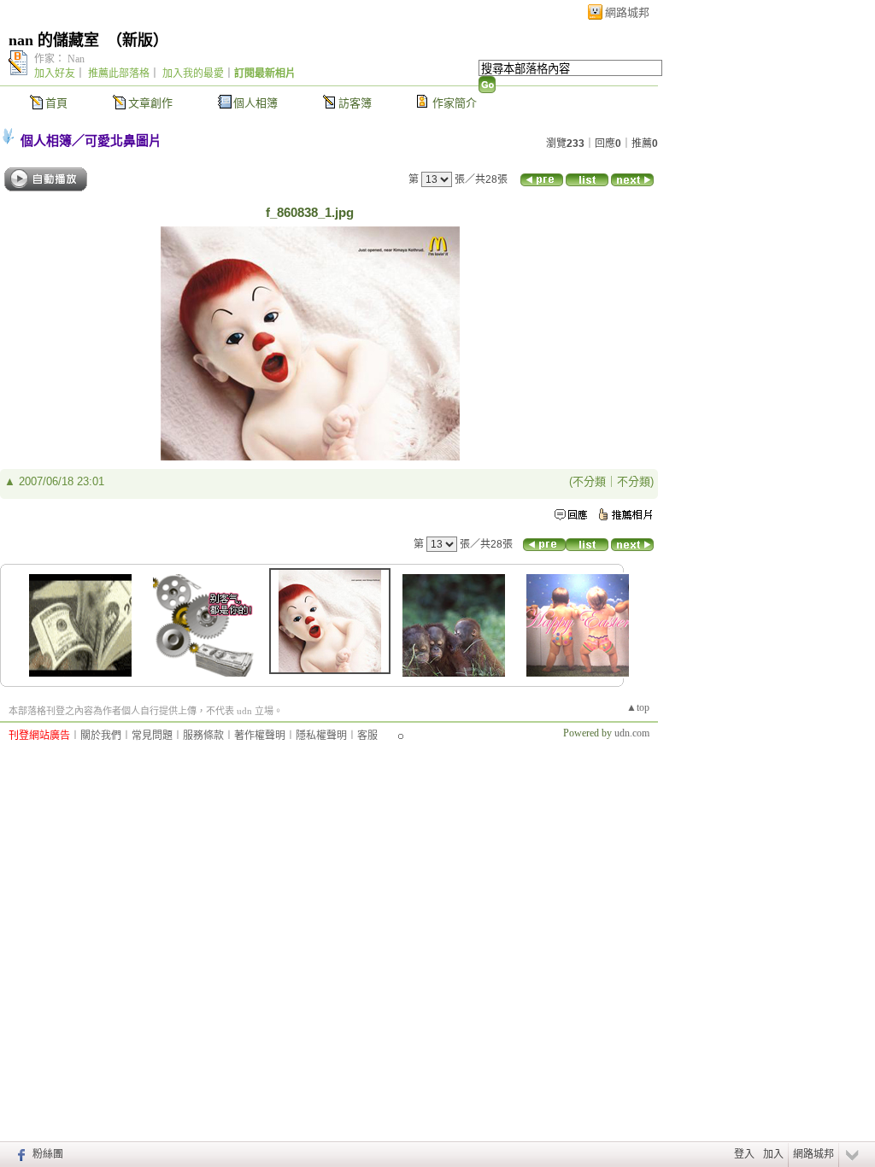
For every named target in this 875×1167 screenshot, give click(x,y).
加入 (773, 1154)
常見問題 (152, 736)
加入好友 (54, 73)
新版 (137, 40)
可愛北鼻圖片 (123, 140)
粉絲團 (47, 1154)
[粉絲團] (19, 1154)
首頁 (56, 103)
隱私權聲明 (321, 736)
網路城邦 (627, 12)
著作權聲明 (259, 736)
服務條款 (203, 736)
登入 (744, 1154)
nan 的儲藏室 (54, 40)
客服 (367, 736)
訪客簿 (355, 103)
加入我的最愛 (193, 73)
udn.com (631, 733)
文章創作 (150, 103)
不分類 (589, 481)
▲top (637, 707)
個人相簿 (255, 103)
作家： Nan (59, 59)
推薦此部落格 (119, 73)
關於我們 (100, 736)
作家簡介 (454, 103)
